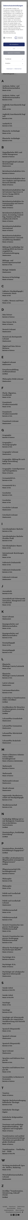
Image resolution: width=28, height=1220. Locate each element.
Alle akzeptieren (14, 44)
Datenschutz (18, 76)
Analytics (20, 37)
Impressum (10, 76)
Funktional (9, 37)
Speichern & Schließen (14, 53)
